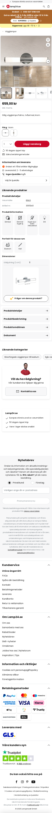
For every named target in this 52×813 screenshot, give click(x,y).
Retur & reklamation (12, 603)
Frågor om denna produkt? (28, 298)
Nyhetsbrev (8, 636)
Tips (17, 655)
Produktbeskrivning (15, 318)
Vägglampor (11, 31)
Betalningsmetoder (12, 589)
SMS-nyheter (9, 641)
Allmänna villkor (10, 674)
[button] (6, 93)
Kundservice (10, 565)
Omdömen (7, 645)
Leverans (7, 594)
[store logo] (15, 6)
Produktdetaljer (13, 310)
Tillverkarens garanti (13, 608)
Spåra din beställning (13, 580)
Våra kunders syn (14, 745)
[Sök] (44, 6)
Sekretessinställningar (12, 787)
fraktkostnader (33, 805)
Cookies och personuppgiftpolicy (18, 791)
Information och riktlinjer (19, 664)
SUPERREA (24, 21)
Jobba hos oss (9, 650)
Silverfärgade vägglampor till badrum (21, 357)
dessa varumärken (32, 511)
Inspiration (7, 655)
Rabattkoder (9, 632)
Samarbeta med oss (12, 627)
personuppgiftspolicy (26, 553)
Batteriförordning (41, 791)
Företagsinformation (13, 679)
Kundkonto (7, 598)
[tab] (26, 586)
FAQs (5, 575)
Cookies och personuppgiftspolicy (20, 670)
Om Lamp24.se (12, 617)
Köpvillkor (45, 787)
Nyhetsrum (25, 650)
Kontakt (6, 584)
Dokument (10, 335)
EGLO (28, 200)
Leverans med (11, 727)
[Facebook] (18, 782)
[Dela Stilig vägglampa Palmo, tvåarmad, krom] (48, 45)
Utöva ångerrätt (11, 570)
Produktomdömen (14, 327)
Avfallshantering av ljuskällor (26, 795)
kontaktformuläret (15, 550)
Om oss (6, 622)
